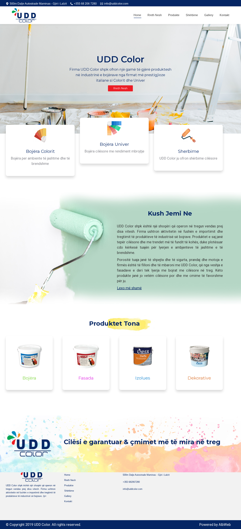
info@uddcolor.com (116, 3)
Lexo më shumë (129, 288)
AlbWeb (225, 524)
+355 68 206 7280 (85, 3)
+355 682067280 (131, 482)
